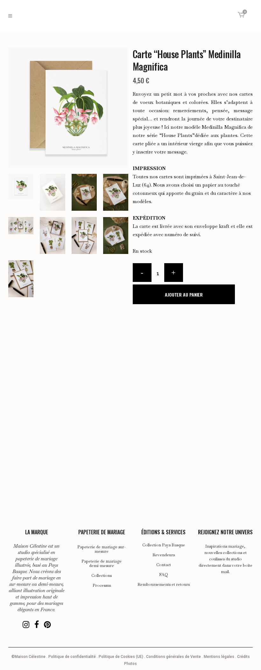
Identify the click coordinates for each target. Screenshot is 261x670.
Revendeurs (163, 555)
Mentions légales (219, 656)
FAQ (163, 574)
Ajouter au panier (184, 294)
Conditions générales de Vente (173, 656)
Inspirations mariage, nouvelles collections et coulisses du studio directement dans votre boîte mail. (225, 559)
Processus (102, 585)
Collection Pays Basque (163, 545)
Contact (163, 565)
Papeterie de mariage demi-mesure (101, 563)
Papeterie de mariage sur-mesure (101, 549)
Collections (101, 575)
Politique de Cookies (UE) (121, 656)
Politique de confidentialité (72, 656)
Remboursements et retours (164, 584)
